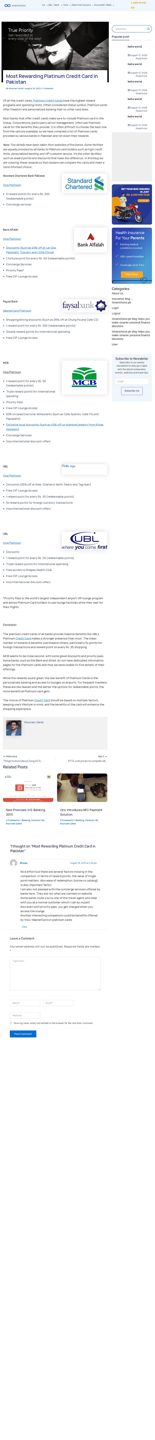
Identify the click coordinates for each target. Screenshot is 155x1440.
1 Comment (47, 88)
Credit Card (23, 638)
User (115, 344)
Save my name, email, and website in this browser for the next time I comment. (53, 1023)
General (35, 820)
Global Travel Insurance (82, 5)
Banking (26, 820)
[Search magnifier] (148, 29)
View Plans (132, 274)
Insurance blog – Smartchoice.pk (122, 300)
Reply (24, 926)
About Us (117, 293)
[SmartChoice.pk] (15, 5)
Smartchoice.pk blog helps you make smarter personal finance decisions (131, 322)
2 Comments (13, 820)
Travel (65, 5)
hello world (135, 46)
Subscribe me (132, 391)
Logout (116, 313)
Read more (141, 58)
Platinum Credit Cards (48, 100)
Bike (50, 5)
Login (115, 307)
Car (43, 5)
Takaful (109, 5)
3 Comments (67, 820)
